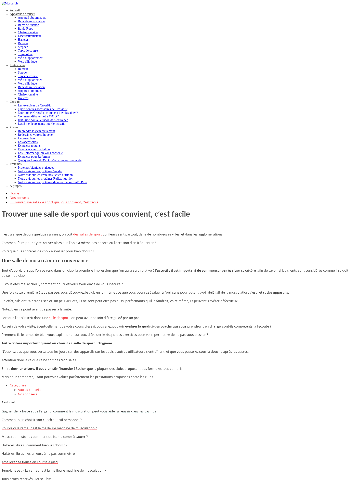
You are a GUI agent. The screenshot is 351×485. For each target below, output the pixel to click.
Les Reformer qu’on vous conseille (40, 153)
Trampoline (25, 54)
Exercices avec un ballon (34, 149)
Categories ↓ (19, 385)
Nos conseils (19, 197)
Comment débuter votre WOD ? (38, 116)
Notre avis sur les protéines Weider (40, 171)
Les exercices (26, 138)
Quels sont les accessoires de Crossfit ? (42, 109)
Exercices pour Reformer (34, 156)
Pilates (14, 127)
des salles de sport (87, 234)
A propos (16, 186)
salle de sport (59, 318)
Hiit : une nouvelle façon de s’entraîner (43, 120)
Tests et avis (17, 65)
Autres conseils (29, 389)
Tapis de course (28, 50)
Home (16, 193)
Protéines (16, 164)
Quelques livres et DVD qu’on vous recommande (49, 160)
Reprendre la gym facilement (36, 131)
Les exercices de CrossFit (34, 105)
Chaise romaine (28, 32)
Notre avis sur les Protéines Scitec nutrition (45, 175)
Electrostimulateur (29, 36)
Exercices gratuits (29, 145)
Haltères (23, 39)
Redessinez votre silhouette (35, 134)
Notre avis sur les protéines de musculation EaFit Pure (52, 182)
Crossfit (15, 101)
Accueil (15, 10)
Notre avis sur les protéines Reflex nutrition (45, 178)
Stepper (23, 47)
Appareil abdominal (30, 90)
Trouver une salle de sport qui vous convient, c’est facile (54, 202)
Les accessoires (28, 142)
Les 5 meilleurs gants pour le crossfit (41, 123)
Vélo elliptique (27, 61)
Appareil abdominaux (32, 17)
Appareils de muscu (22, 14)
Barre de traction (28, 25)
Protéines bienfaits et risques (36, 167)
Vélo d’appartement (30, 58)
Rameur (23, 43)
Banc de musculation (31, 21)
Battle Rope (25, 28)
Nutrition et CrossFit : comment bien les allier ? (48, 112)
